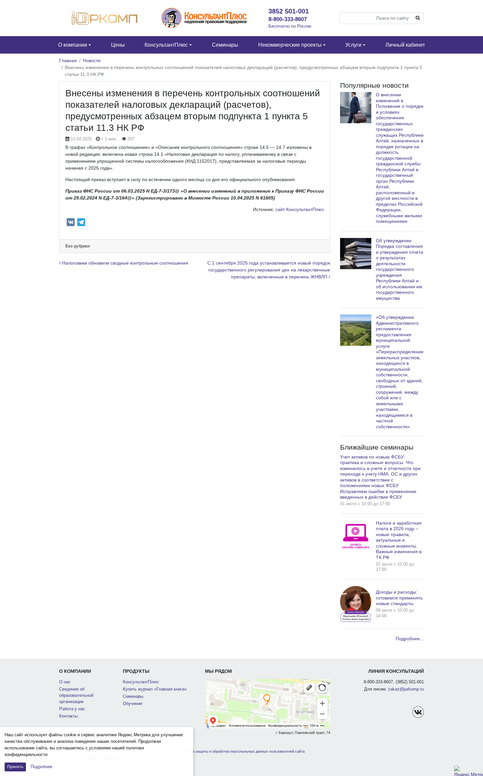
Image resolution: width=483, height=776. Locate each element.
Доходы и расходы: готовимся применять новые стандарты (399, 597)
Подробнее (41, 766)
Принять (15, 766)
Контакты (68, 716)
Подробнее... (410, 638)
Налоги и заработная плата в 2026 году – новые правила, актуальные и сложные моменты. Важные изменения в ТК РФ (399, 540)
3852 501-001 (288, 11)
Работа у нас (72, 709)
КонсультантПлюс (141, 682)
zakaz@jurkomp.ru (406, 689)
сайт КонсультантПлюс (299, 209)
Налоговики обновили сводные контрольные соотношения (124, 263)
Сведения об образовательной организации (76, 695)
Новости (92, 60)
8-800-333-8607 (287, 19)
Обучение (132, 703)
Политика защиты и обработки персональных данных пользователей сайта (242, 751)
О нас (65, 682)
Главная (68, 60)
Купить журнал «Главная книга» (155, 689)
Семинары (133, 696)
